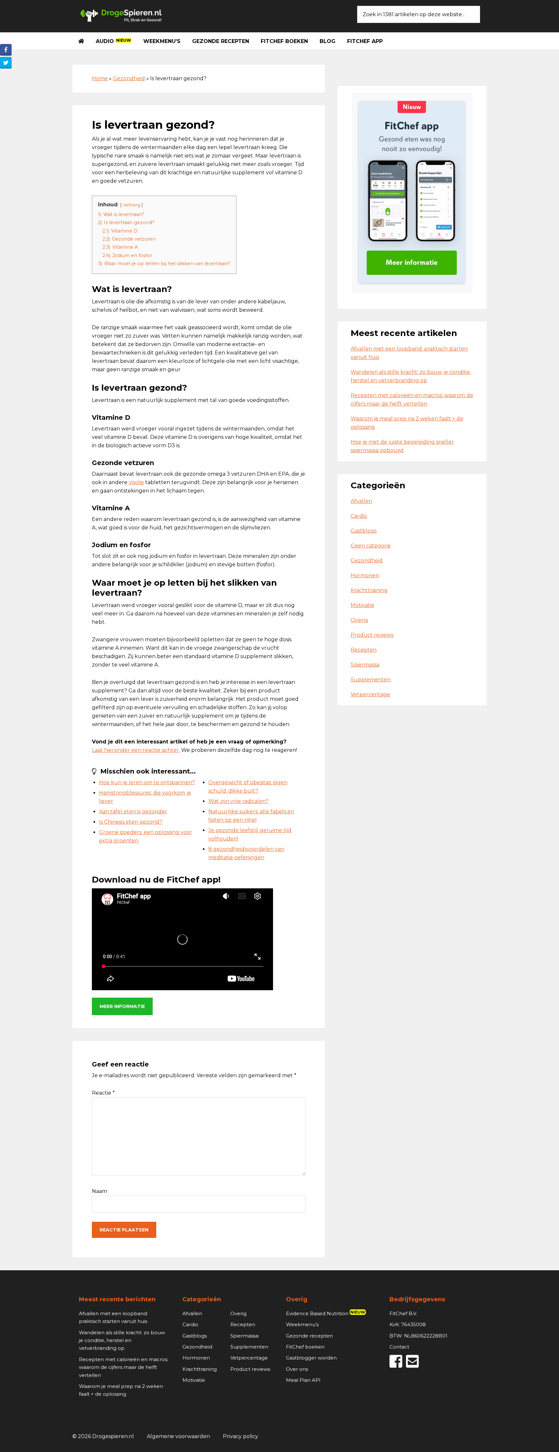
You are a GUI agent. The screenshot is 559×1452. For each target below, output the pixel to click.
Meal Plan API (303, 1380)
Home (100, 78)
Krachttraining (369, 590)
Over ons (297, 1369)
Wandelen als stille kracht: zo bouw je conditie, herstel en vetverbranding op (122, 1340)
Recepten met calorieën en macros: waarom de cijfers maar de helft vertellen (123, 1367)
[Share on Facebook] (6, 50)
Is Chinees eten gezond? (130, 822)
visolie (136, 482)
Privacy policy (240, 1436)
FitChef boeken (305, 1347)
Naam (99, 1191)
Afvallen (361, 501)
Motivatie (362, 605)
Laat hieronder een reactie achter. (136, 750)
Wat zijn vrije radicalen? (238, 801)
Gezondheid (129, 78)
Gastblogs (364, 531)
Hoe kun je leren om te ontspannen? (147, 782)
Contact (399, 1347)
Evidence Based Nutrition (325, 1313)
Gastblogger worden (311, 1358)
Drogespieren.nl (121, 15)
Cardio (359, 516)
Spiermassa (365, 665)
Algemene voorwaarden (178, 1436)
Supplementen (371, 680)
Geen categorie (371, 546)
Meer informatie (122, 1006)
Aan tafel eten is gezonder (133, 811)
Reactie (103, 1093)
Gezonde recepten (309, 1336)
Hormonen (365, 575)
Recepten (364, 650)
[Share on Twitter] (6, 63)
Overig (359, 620)
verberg (131, 204)
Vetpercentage (370, 694)
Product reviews (372, 635)
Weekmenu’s (302, 1324)
